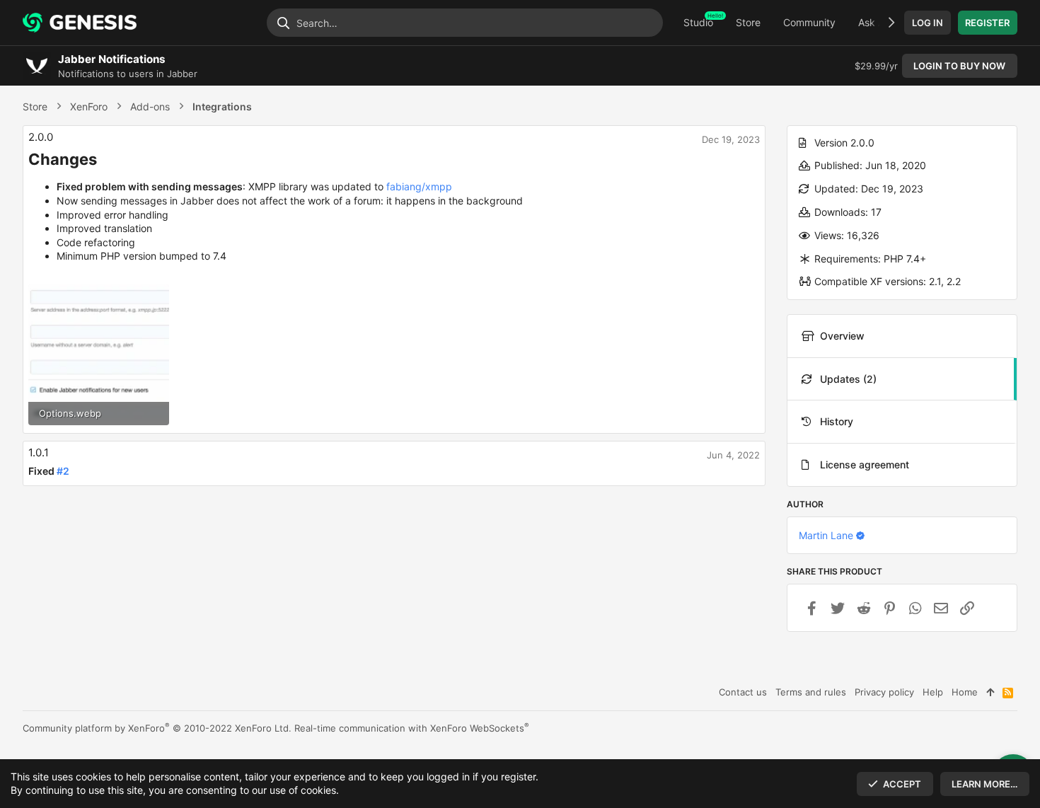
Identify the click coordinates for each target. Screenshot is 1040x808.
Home (965, 692)
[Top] (990, 692)
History (836, 421)
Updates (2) (848, 379)
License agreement (864, 464)
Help (933, 692)
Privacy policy (884, 692)
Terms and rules (810, 692)
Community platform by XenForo (157, 728)
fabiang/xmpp (419, 186)
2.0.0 (40, 137)
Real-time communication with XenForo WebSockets (411, 728)
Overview (842, 336)
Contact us (743, 692)
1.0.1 (38, 452)
